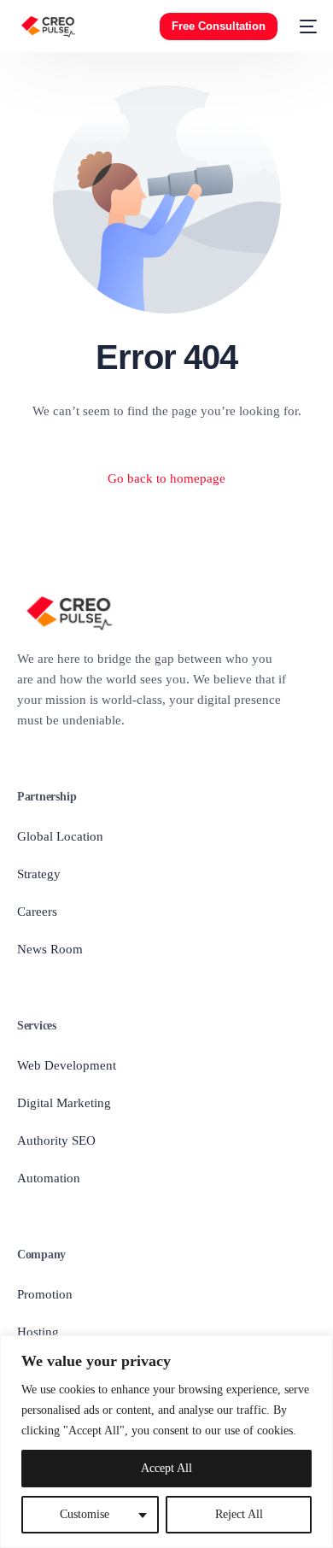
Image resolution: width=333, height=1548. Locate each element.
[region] (166, 1441)
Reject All (239, 1514)
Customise (84, 1514)
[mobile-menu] (306, 26)
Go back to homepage (166, 478)
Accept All (166, 1468)
